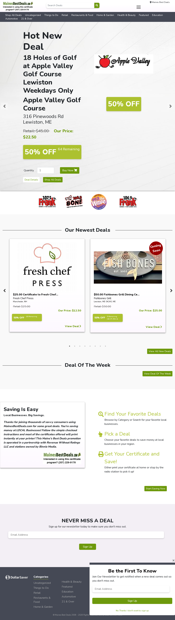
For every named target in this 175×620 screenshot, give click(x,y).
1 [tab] (69, 346)
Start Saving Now (155, 488)
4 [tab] (85, 346)
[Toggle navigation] (138, 7)
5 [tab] (90, 346)
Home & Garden (105, 15)
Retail (65, 15)
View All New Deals (160, 351)
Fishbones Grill (102, 298)
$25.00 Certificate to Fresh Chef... (35, 294)
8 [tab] (105, 346)
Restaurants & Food (82, 15)
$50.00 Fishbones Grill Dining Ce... (116, 294)
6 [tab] (95, 346)
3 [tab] (80, 346)
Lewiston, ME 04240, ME (105, 301)
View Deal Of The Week (157, 373)
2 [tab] (74, 346)
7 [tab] (100, 346)
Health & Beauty (126, 15)
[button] (4, 106)
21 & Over (26, 18)
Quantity (29, 170)
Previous (4, 289)
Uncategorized (33, 15)
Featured (144, 15)
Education (157, 15)
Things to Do (51, 15)
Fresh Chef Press (23, 298)
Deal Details (31, 179)
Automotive (11, 18)
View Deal (72, 326)
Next (171, 289)
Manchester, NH (20, 301)
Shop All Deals (13, 15)
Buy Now (68, 170)
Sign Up (87, 547)
